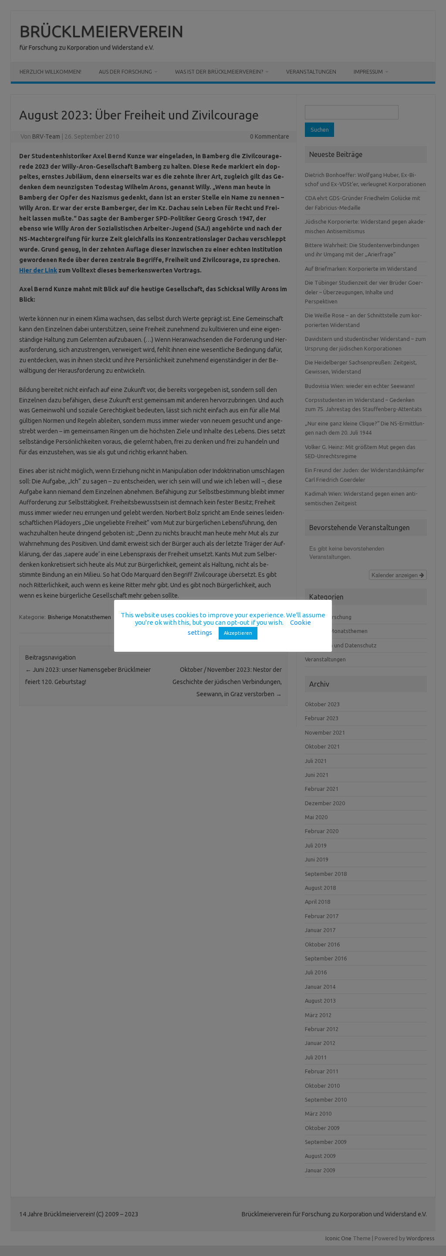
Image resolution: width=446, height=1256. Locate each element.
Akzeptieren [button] (238, 633)
